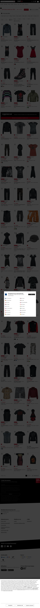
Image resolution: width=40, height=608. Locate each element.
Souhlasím (10, 605)
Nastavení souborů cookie (21, 589)
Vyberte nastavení (29, 605)
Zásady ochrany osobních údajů (7, 590)
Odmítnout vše (20, 605)
